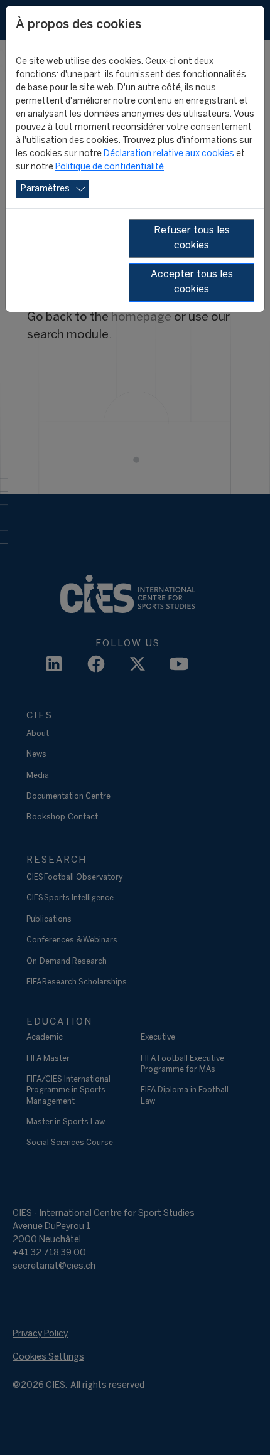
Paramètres (45, 189)
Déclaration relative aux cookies (169, 154)
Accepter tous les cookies (192, 282)
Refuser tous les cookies (192, 238)
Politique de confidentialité (109, 167)
